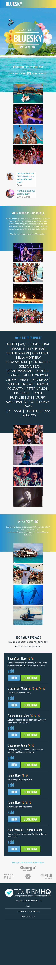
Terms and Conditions (28, 911)
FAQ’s (28, 906)
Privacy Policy (28, 916)
